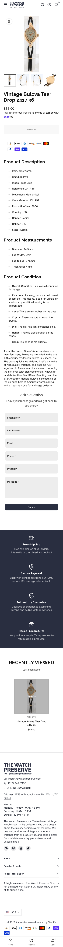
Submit (31, 507)
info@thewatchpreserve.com (24, 778)
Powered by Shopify (45, 922)
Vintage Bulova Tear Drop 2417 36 (31, 723)
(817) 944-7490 (17, 783)
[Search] (42, 4)
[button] (42, 4)
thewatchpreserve (25, 922)
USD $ (13, 912)
